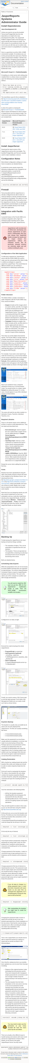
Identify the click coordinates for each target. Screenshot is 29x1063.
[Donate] (11, 1057)
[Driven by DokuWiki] (18, 1059)
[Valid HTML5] (24, 1057)
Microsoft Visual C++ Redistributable (13, 109)
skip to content (24, 1)
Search (13, 7)
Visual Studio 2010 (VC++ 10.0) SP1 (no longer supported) (19, 133)
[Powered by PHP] (18, 1057)
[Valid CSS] (11, 1059)
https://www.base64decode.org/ (12, 809)
